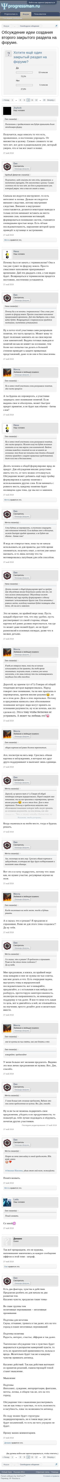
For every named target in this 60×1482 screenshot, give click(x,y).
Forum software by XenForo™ (13, 1476)
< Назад (5, 100)
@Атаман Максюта (14, 1170)
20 (44, 100)
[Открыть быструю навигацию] (56, 26)
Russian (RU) (19, 1472)
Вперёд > (51, 100)
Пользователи (40, 14)
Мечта (7, 240)
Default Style (7, 1472)
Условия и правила (51, 1476)
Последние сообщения (12, 18)
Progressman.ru (11, 14)
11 (32, 100)
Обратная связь (43, 1472)
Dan (16, 163)
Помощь (54, 1472)
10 (28, 100)
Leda (16, 1199)
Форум (26, 14)
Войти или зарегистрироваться (42, 3)
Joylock (18, 108)
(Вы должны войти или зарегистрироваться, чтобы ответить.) (32, 1453)
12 (36, 100)
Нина (16, 251)
